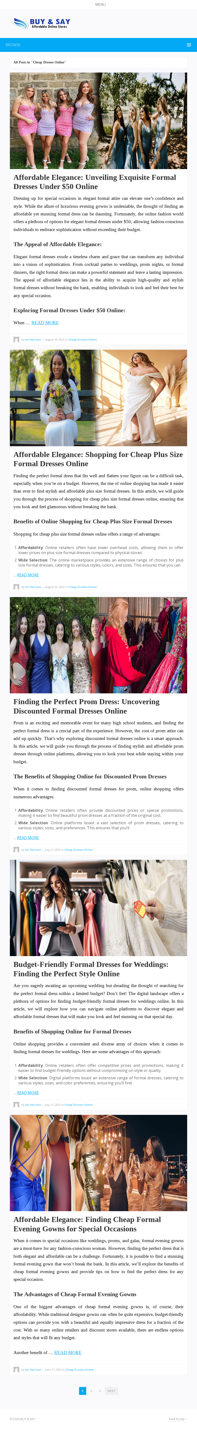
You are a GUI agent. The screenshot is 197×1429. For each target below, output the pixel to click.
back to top (177, 1419)
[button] (98, 4)
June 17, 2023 (53, 1369)
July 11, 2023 (53, 1104)
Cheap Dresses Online (82, 339)
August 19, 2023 (55, 339)
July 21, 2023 (53, 849)
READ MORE (45, 322)
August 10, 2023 (55, 587)
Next (112, 1391)
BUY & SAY (27, 1419)
